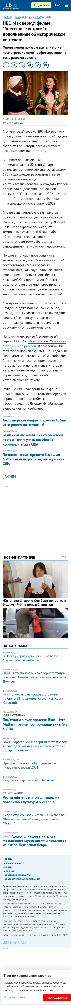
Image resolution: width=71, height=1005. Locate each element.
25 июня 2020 (36, 16)
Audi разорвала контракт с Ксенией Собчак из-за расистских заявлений (34, 422)
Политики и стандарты (17, 875)
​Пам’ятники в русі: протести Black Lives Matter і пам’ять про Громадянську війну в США (33, 459)
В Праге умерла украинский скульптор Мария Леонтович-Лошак (30, 658)
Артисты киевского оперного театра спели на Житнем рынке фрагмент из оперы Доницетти (34, 677)
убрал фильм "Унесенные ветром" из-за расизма (34, 343)
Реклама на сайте (13, 863)
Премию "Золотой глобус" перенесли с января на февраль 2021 (30, 765)
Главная (7, 16)
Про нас (7, 858)
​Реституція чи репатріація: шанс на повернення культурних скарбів (31, 799)
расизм (10, 476)
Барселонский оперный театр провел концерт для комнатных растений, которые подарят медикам (35, 746)
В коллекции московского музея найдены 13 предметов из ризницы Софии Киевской (33, 698)
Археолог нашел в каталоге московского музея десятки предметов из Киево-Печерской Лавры (34, 840)
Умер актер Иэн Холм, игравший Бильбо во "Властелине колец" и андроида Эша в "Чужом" (33, 819)
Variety (41, 151)
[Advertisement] (35, 515)
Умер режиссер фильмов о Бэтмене (28, 780)
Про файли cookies (14, 997)
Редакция (8, 871)
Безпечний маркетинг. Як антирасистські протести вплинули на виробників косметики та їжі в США (33, 440)
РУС (57, 5)
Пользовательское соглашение (21, 879)
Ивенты (7, 867)
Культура (20, 16)
